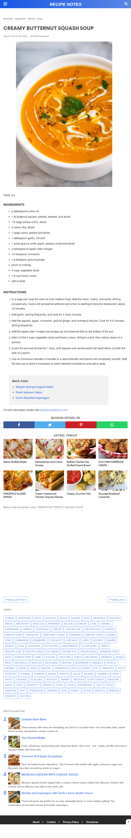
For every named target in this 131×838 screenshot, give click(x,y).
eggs (21, 646)
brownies (54, 624)
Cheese (57, 629)
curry (85, 640)
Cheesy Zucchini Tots (79, 493)
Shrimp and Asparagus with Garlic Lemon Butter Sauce (57, 793)
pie (96, 668)
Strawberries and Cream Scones (48, 464)
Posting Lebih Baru (16, 599)
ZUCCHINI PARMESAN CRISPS (110, 464)
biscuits (114, 618)
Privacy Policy (71, 822)
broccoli (39, 624)
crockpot (56, 640)
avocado (50, 618)
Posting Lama (117, 599)
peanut (86, 668)
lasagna (49, 657)
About (36, 822)
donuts (9, 646)
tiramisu (52, 690)
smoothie (113, 679)
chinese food (13, 635)
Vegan (87, 690)
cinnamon (75, 635)
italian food (88, 651)
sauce (9, 679)
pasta (74, 668)
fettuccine (51, 646)
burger (82, 624)
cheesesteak (92, 629)
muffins (67, 663)
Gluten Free (89, 646)
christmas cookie (53, 635)
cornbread (22, 640)
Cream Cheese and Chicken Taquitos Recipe (49, 495)
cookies (111, 635)
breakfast (23, 624)
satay (115, 674)
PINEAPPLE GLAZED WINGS (14, 495)
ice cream (52, 651)
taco (99, 685)
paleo (33, 668)
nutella (111, 663)
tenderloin (36, 690)
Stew (70, 685)
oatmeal (10, 668)
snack (9, 685)
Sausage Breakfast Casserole (109, 495)
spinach (47, 685)
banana (75, 618)
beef (87, 618)
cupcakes (72, 640)
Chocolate (32, 635)
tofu (64, 690)
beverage (99, 618)
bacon (63, 618)
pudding (25, 674)
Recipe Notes (66, 4)
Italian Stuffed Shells (15, 462)
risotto (64, 674)
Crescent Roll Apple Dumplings (41, 756)
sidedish (78, 679)
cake (93, 624)
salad (76, 674)
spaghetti (32, 685)
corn (8, 640)
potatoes (11, 674)
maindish (106, 657)
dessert (98, 640)
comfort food (93, 635)
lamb (38, 657)
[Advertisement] (65, 831)
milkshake (51, 663)
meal (8, 663)
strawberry (85, 685)
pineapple (108, 668)
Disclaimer (92, 822)
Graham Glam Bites (33, 719)
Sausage (21, 679)
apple (37, 618)
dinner (111, 640)
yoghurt (10, 696)
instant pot (69, 651)
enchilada (34, 646)
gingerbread (70, 646)
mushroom (82, 663)
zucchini (24, 696)
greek (104, 646)
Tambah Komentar (39, 36)
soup (19, 685)
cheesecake (73, 629)
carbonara (12, 629)
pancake (46, 668)
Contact (51, 822)
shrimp (65, 679)
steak (59, 685)
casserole (42, 629)
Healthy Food (33, 651)
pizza (121, 668)
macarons (91, 657)
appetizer (24, 618)
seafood (51, 679)
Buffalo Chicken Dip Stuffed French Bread (78, 464)
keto (8, 657)
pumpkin (39, 674)
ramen (52, 674)
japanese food (108, 651)
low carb (64, 657)
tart (22, 690)
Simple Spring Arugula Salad (34, 387)
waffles (100, 690)
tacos (109, 685)
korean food (23, 657)
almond (9, 618)
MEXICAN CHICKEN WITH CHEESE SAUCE (49, 774)
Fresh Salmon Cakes (29, 392)
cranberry (39, 640)
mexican (36, 663)
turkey (75, 690)
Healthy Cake (13, 651)
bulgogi (69, 624)
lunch (77, 657)
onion (22, 668)
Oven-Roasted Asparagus (32, 398)
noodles (97, 663)
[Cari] (126, 3)
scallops (36, 679)
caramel (105, 624)
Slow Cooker (95, 679)
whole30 (114, 690)
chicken (109, 629)
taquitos (10, 690)
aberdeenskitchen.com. (54, 410)
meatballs (21, 663)
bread (9, 624)
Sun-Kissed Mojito (33, 737)
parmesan (61, 668)
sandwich (103, 674)
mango (120, 657)
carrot (27, 629)
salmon (88, 674)
